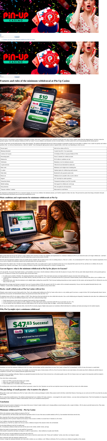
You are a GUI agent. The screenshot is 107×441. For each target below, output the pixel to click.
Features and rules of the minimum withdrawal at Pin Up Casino (19, 39)
